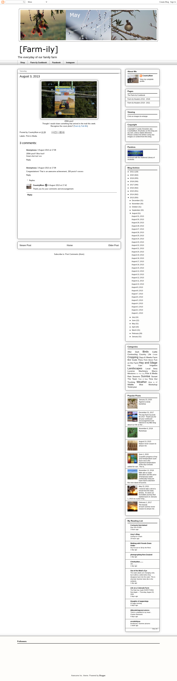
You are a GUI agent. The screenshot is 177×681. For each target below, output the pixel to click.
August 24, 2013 (138, 239)
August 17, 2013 (138, 261)
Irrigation (153, 365)
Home (70, 245)
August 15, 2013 (138, 268)
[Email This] (52, 132)
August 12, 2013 (138, 278)
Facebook (56, 62)
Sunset (154, 376)
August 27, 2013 (138, 229)
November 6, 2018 (146, 428)
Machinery (143, 371)
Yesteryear (132, 387)
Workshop (153, 384)
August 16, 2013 (138, 265)
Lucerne (131, 371)
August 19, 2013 (138, 255)
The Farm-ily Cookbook (136, 95)
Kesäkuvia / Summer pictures (140, 623)
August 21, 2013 (138, 248)
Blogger (102, 676)
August (135, 213)
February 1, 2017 (145, 502)
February (135, 333)
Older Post (113, 245)
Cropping (132, 357)
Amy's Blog (135, 534)
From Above (148, 360)
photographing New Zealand (141, 555)
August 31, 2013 (138, 216)
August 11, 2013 (138, 281)
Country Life (145, 354)
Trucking (131, 382)
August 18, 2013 (138, 258)
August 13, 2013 (138, 274)
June (134, 320)
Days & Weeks (145, 357)
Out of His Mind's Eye (138, 571)
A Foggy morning (136, 603)
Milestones (131, 373)
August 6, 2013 (137, 297)
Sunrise (145, 376)
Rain (129, 376)
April (134, 327)
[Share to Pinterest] (63, 132)
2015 (132, 191)
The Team (132, 379)
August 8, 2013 (137, 291)
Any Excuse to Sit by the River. (140, 547)
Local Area (152, 368)
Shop (22, 62)
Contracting (132, 354)
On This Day (140, 373)
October (135, 207)
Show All (154, 629)
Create (155, 354)
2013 (132, 198)
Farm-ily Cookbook (38, 62)
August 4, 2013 (137, 303)
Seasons (136, 376)
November (136, 204)
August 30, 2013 (138, 219)
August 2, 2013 (137, 310)
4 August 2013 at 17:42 (57, 185)
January (135, 337)
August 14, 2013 (138, 271)
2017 (132, 185)
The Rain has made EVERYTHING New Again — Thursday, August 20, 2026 (142, 592)
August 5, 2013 (137, 300)
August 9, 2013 (137, 287)
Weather (142, 381)
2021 (132, 172)
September (136, 210)
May (134, 324)
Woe (141, 384)
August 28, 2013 (138, 226)
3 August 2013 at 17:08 (46, 150)
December (136, 200)
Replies (32, 180)
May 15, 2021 (144, 486)
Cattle (154, 352)
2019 (132, 178)
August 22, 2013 (138, 245)
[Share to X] (58, 132)
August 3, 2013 (137, 307)
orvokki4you (135, 621)
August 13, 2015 (145, 441)
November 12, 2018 (146, 470)
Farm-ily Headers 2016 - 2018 (138, 99)
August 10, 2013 (138, 284)
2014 (132, 194)
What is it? (152, 382)
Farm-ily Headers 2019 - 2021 (138, 103)
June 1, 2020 (144, 454)
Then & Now (143, 379)
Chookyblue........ (136, 562)
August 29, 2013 (138, 223)
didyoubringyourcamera (139, 610)
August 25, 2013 (138, 236)
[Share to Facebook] (60, 132)
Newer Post (25, 245)
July (133, 317)
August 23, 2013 (138, 242)
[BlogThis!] (55, 132)
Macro (154, 371)
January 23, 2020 (145, 400)
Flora (140, 360)
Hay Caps (134, 365)
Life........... (133, 564)
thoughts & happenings (139, 601)
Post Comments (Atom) (74, 254)
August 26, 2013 (138, 232)
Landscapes (134, 368)
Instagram (70, 62)
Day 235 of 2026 (135, 527)
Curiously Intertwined (138, 525)
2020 (132, 175)
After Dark (133, 352)
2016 (132, 188)
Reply (28, 160)
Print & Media (31, 136)
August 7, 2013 (137, 294)
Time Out (153, 379)
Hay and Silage (148, 362)
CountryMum (38, 185)
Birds (146, 351)
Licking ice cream (136, 536)
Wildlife (130, 384)
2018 (132, 181)
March (134, 330)
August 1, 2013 (137, 313)
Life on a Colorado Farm (139, 588)
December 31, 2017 (146, 412)
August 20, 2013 (138, 252)
